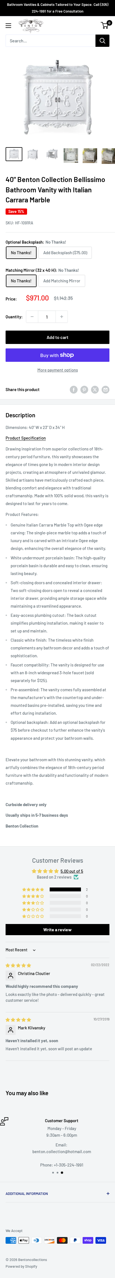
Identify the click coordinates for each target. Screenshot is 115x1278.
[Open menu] (8, 25)
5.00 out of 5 (72, 871)
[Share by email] (105, 389)
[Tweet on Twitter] (95, 389)
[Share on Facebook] (74, 389)
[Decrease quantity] (32, 316)
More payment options (57, 369)
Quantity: (14, 316)
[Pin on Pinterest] (84, 389)
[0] (104, 25)
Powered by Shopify (21, 1266)
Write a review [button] (57, 929)
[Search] (102, 41)
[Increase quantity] (62, 316)
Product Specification (26, 437)
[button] (33, 889)
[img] (18, 965)
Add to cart (57, 337)
